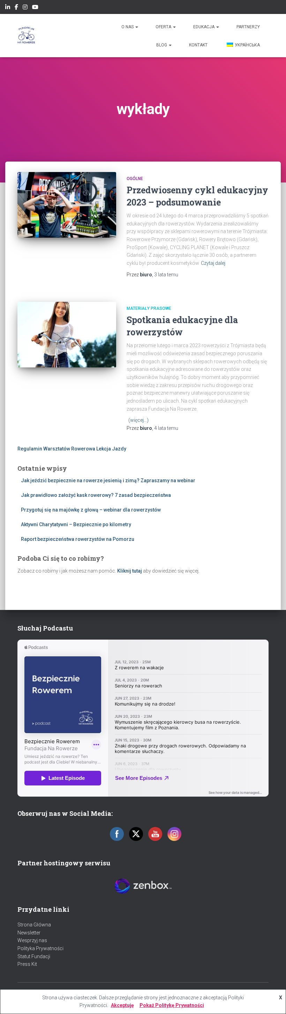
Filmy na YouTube (35, 8)
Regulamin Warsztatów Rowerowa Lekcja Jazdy (71, 449)
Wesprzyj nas (32, 940)
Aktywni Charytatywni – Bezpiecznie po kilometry (76, 524)
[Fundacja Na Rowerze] (26, 35)
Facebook (16, 8)
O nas (128, 26)
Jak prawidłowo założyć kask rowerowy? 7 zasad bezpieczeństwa (96, 495)
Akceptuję (122, 1005)
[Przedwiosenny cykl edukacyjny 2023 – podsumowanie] (66, 205)
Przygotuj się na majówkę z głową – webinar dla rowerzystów (91, 510)
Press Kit (27, 964)
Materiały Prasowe (149, 308)
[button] (136, 26)
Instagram (25, 8)
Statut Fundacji (33, 956)
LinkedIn (7, 8)
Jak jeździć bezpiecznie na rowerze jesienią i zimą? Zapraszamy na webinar (108, 480)
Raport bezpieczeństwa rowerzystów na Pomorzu (77, 539)
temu (166, 274)
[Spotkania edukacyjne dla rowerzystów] (66, 334)
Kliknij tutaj (129, 571)
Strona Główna (34, 924)
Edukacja (204, 26)
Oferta (164, 26)
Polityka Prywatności (40, 948)
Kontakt (198, 45)
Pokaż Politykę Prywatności (172, 1005)
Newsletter (28, 932)
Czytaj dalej (213, 263)
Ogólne (135, 178)
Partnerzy (248, 26)
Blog (162, 45)
